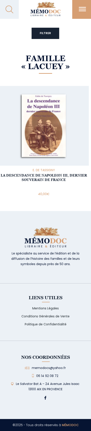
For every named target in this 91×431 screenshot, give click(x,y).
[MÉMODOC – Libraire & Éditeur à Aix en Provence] (45, 11)
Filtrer (45, 33)
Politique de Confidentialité (45, 324)
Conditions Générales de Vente (45, 316)
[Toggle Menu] (82, 9)
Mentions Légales (45, 308)
